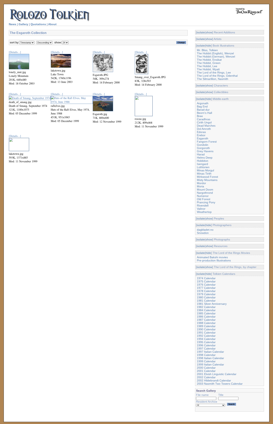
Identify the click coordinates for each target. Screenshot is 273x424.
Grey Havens (205, 151)
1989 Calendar (206, 326)
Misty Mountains (207, 180)
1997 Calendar (206, 348)
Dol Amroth (204, 128)
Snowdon (203, 232)
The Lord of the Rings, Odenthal (217, 75)
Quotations (38, 24)
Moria (200, 186)
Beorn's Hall (204, 112)
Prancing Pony (206, 202)
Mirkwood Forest (207, 176)
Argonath (202, 103)
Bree (200, 116)
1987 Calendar (206, 319)
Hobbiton (202, 160)
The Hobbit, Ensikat (209, 59)
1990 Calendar (206, 329)
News (12, 24)
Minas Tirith (204, 173)
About (52, 24)
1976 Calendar (206, 284)
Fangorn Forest (207, 141)
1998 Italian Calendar (210, 358)
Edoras (201, 132)
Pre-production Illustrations (214, 260)
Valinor (201, 208)
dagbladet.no (205, 229)
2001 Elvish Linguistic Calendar (216, 374)
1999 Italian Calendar (210, 364)
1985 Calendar (206, 313)
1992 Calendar (206, 335)
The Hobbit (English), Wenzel (215, 53)
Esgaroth (202, 138)
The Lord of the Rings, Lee (214, 72)
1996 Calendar (206, 345)
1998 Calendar (206, 354)
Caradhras (203, 119)
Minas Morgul (205, 170)
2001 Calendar (206, 370)
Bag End (202, 106)
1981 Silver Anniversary (212, 303)
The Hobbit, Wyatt (208, 69)
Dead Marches (206, 125)
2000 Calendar (206, 367)
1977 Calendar (206, 287)
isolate (201, 32)
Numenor (203, 196)
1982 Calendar (206, 307)
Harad (201, 154)
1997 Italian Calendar (210, 351)
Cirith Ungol (204, 122)
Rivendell (202, 205)
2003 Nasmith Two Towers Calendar (220, 383)
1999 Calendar (206, 361)
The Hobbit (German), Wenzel (216, 56)
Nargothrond (205, 192)
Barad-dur (203, 109)
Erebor (201, 135)
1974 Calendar (206, 278)
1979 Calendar (206, 294)
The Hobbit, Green (208, 63)
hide (208, 45)
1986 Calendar (206, 316)
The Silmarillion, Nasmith (212, 78)
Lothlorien (203, 167)
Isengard (202, 164)
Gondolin (202, 144)
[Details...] (15, 52)
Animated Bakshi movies (212, 257)
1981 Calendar (206, 300)
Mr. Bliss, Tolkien (207, 50)
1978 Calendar (206, 291)
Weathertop (204, 211)
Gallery (23, 24)
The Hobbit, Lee (207, 66)
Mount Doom (205, 189)
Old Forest (203, 199)
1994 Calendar (206, 339)
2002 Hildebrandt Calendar (214, 380)
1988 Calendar (206, 323)
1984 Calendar (206, 310)
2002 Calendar (206, 377)
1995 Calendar (206, 342)
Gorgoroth (203, 148)
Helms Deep (204, 157)
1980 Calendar (206, 297)
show (209, 32)
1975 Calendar (206, 281)
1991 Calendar (206, 332)
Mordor (201, 183)
